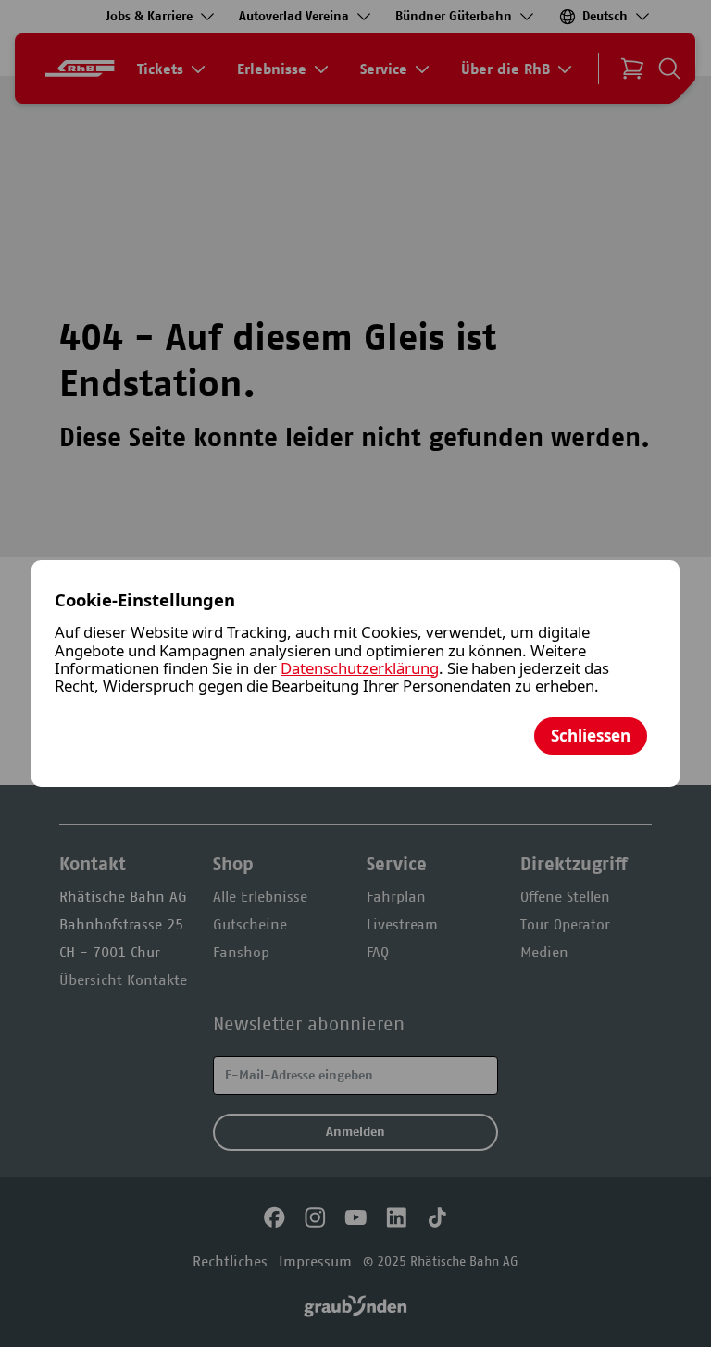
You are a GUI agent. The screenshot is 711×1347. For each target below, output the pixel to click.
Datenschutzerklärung (360, 668)
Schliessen (590, 735)
